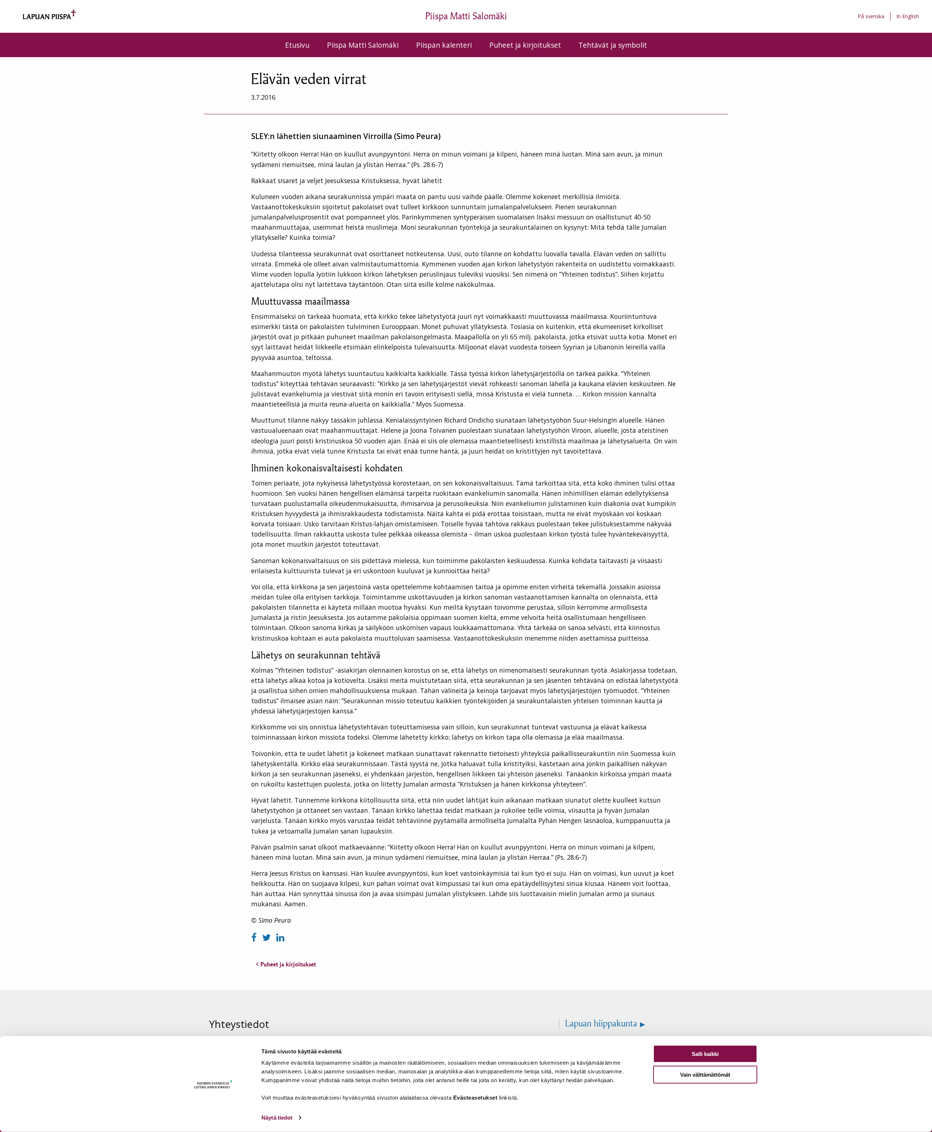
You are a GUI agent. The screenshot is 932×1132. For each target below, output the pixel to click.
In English (907, 16)
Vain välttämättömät (705, 1074)
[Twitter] (267, 937)
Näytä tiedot (276, 1118)
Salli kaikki (705, 1054)
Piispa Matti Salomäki (363, 45)
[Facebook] (255, 937)
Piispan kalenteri (444, 45)
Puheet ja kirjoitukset (525, 45)
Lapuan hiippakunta (601, 1023)
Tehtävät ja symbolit (612, 45)
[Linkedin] (280, 937)
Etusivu (297, 45)
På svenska (871, 16)
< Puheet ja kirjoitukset (286, 964)
